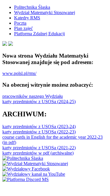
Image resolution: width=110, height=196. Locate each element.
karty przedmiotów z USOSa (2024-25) (39, 101)
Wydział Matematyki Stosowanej (44, 12)
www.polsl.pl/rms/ (19, 73)
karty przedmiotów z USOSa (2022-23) (39, 131)
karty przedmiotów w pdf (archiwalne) (38, 152)
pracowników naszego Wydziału (32, 96)
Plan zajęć (23, 28)
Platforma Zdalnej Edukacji (39, 33)
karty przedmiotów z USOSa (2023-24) (39, 126)
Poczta (20, 23)
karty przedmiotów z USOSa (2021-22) (39, 147)
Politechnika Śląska (32, 7)
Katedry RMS (27, 17)
